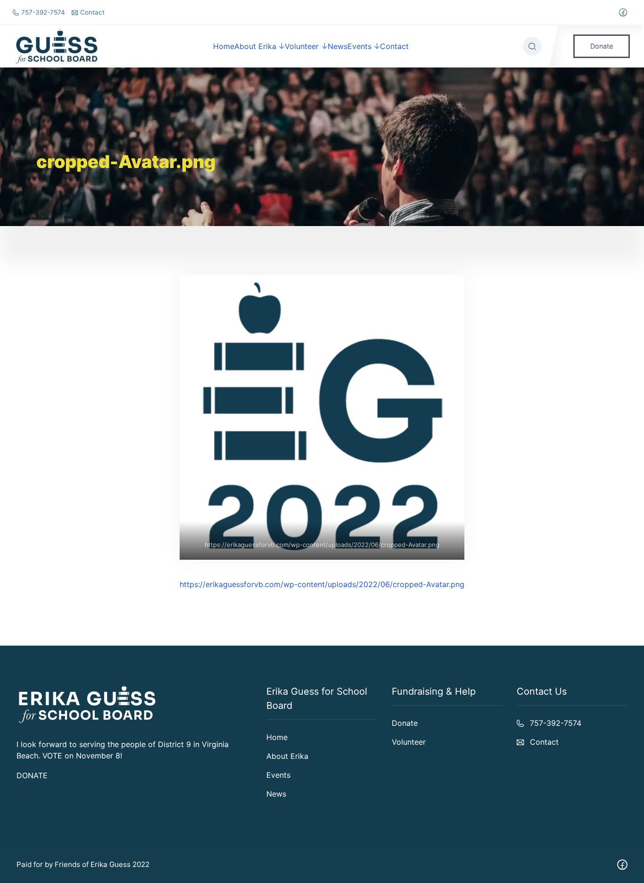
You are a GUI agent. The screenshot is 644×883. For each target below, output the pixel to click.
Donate (601, 46)
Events (359, 46)
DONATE (32, 775)
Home (223, 46)
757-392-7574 (43, 12)
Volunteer (302, 46)
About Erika (255, 46)
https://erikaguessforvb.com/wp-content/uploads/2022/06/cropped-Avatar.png (322, 544)
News (337, 46)
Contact (92, 12)
